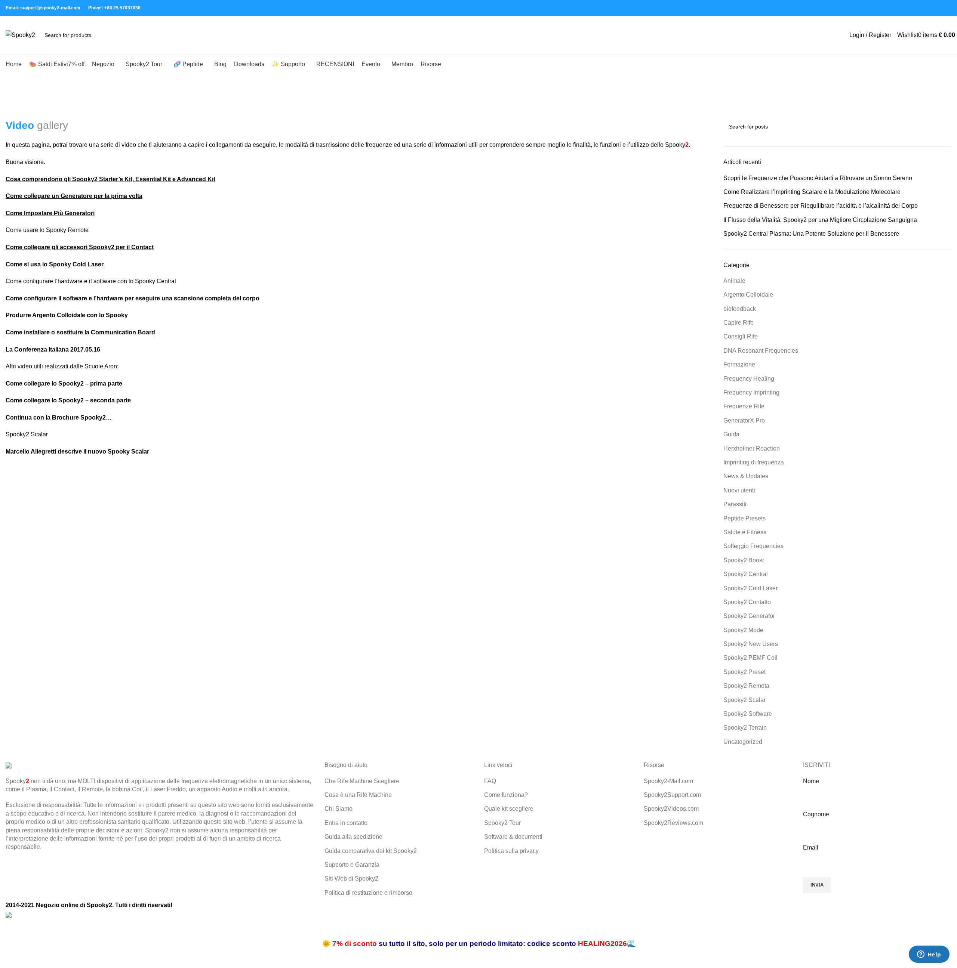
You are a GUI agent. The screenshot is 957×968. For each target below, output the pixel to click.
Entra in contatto (345, 823)
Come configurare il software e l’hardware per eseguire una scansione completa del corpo (132, 298)
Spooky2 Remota (746, 686)
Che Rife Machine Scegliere (361, 781)
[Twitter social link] (904, 8)
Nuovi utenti (739, 490)
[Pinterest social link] (930, 8)
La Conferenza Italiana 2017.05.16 (53, 349)
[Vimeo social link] (938, 8)
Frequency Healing (748, 378)
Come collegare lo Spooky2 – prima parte (64, 383)
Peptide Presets (744, 518)
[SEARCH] (120, 35)
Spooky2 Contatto (747, 602)
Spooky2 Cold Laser (750, 588)
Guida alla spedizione (353, 837)
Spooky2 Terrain (745, 727)
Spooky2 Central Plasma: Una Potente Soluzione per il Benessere (811, 234)
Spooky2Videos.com (671, 808)
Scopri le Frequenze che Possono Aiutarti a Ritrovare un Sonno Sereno (817, 178)
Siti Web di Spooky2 (351, 878)
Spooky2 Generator (749, 616)
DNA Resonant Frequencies (760, 350)
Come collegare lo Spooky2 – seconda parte (68, 400)
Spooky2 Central (745, 574)
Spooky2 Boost (743, 560)
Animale (734, 281)
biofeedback (739, 309)
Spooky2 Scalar (744, 700)
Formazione (739, 364)
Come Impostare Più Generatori (50, 213)
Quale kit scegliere (508, 808)
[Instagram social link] (912, 8)
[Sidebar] (9, 958)
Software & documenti (513, 837)
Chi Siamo (338, 808)
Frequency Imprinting (751, 392)
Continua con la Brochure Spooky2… (59, 417)
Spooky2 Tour (502, 823)
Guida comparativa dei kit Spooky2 (370, 851)
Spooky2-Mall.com (668, 781)
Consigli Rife (740, 336)
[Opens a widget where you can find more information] (929, 955)
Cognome (816, 814)
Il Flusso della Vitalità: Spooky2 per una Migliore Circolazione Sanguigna (820, 220)
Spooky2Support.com (672, 795)
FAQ (490, 781)
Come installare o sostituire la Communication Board (80, 332)
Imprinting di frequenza (753, 462)
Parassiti (735, 504)
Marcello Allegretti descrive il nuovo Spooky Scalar (77, 451)
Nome (811, 781)
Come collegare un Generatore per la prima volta (74, 196)
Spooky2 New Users (750, 644)
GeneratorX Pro (744, 420)
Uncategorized (742, 742)
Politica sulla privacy (511, 851)
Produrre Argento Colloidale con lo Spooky (67, 315)
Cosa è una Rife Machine (358, 795)
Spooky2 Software (747, 714)
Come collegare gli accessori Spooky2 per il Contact (80, 247)
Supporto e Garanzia (351, 865)
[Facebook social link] (895, 8)
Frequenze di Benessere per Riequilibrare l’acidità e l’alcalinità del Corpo (820, 205)
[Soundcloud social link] (947, 8)
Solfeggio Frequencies (753, 546)
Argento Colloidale (748, 294)
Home (12, 113)
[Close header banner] (9, 928)
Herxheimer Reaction (751, 448)
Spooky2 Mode (743, 630)
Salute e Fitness (744, 532)
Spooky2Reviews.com (673, 823)
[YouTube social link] (921, 8)
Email (810, 847)
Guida (731, 434)
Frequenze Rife (743, 406)
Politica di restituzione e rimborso (368, 893)
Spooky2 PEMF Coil (750, 658)
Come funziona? (506, 795)
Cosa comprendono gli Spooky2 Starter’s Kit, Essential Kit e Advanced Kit (110, 179)
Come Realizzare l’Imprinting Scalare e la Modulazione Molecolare (812, 192)
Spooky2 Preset (744, 672)
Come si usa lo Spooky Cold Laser (55, 264)
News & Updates (745, 476)
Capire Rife (738, 322)
